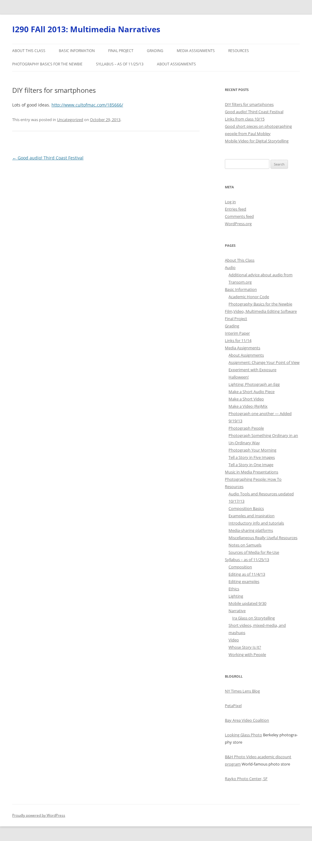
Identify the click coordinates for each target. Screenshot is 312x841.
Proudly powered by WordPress (38, 815)
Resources (238, 50)
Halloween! (239, 377)
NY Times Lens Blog (242, 691)
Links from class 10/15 (244, 119)
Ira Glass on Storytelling (253, 618)
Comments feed (239, 216)
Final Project (120, 50)
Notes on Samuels (245, 545)
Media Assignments (196, 50)
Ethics (234, 588)
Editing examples (244, 581)
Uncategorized (70, 119)
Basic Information (77, 50)
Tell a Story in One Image (251, 464)
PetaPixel (233, 705)
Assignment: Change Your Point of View (264, 362)
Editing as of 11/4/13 (247, 574)
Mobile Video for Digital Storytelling (257, 141)
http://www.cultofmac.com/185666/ (87, 105)
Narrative (237, 610)
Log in (230, 201)
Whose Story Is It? (245, 647)
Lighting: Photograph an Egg (254, 384)
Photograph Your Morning (252, 450)
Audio (230, 267)
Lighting (236, 596)
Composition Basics (246, 508)
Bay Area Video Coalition (247, 720)
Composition (240, 567)
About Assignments (176, 64)
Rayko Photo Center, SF (246, 778)
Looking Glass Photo (243, 735)
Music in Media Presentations (251, 472)
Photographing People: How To (253, 479)
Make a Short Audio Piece (252, 391)
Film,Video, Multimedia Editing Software (261, 311)
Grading (155, 50)
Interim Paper (237, 333)
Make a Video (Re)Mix (248, 406)
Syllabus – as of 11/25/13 (120, 64)
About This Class (28, 50)
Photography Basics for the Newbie (47, 64)
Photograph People (246, 428)
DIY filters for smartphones (249, 104)
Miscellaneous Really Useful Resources (263, 537)
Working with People (247, 654)
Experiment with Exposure (252, 369)
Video (234, 640)
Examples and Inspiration (252, 515)
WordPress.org (238, 223)
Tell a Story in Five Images (252, 457)
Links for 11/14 (238, 340)
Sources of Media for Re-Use (254, 552)
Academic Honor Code (249, 296)
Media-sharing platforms (251, 530)
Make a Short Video (246, 399)
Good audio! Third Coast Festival (47, 158)
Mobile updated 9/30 (247, 603)
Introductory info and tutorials (256, 523)
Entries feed (235, 209)
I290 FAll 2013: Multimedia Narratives (86, 29)
